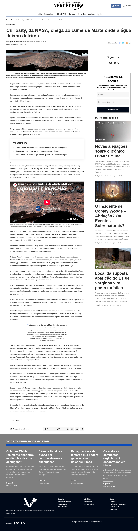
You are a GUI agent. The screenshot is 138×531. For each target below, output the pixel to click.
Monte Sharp (75, 231)
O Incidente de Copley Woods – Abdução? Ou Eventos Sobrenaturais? (110, 216)
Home (8, 20)
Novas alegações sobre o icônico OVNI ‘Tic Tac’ (111, 151)
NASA (18, 420)
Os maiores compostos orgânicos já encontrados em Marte (114, 458)
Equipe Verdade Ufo (15, 41)
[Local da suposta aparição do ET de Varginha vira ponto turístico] (113, 258)
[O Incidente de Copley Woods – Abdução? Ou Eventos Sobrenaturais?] (113, 191)
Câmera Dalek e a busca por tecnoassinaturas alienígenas (37, 151)
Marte (26, 106)
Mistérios (100, 140)
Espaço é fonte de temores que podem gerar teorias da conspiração (41, 155)
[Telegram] (114, 63)
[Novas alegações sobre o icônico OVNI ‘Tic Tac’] (113, 131)
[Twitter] (111, 63)
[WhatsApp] (118, 63)
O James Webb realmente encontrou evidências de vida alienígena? (41, 148)
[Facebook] (107, 63)
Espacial (14, 20)
